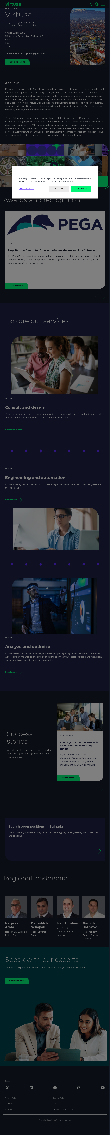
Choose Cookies (26, 189)
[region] (55, 182)
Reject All (59, 189)
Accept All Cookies (81, 189)
